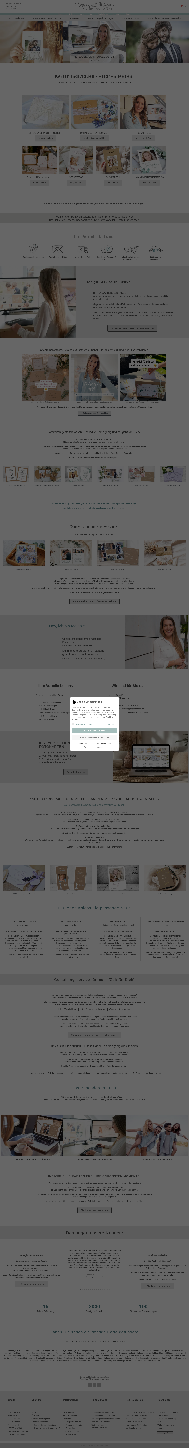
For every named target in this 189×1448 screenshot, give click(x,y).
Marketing (111, 724)
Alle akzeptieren (94, 731)
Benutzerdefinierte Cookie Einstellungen (94, 743)
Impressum (100, 747)
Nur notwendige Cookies (94, 737)
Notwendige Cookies (83, 724)
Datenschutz (89, 747)
